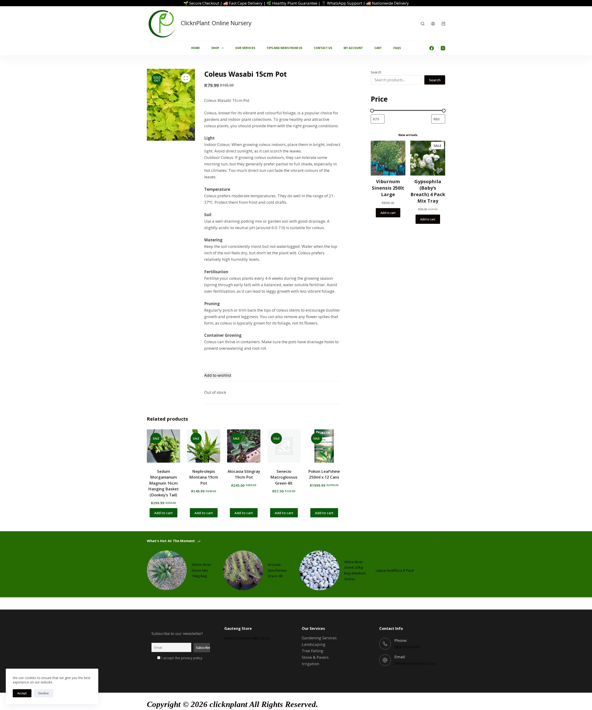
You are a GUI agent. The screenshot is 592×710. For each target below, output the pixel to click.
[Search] (422, 23)
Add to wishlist (217, 375)
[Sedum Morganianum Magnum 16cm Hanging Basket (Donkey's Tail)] (163, 446)
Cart (378, 48)
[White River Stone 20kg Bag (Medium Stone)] (319, 570)
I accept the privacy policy (181, 657)
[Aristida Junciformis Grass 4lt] (243, 570)
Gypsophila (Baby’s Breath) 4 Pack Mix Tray (427, 191)
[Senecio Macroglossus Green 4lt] (284, 446)
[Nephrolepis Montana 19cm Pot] (203, 446)
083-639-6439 (407, 646)
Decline (43, 693)
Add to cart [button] (163, 512)
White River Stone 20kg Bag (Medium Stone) (355, 570)
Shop (215, 48)
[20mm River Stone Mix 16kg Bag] (167, 570)
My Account (353, 48)
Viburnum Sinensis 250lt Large (388, 187)
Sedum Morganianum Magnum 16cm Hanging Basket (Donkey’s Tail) (163, 483)
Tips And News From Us (284, 48)
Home (195, 48)
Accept (22, 693)
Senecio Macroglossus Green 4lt (283, 477)
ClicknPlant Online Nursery (216, 23)
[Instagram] (443, 48)
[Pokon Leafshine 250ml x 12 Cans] (324, 446)
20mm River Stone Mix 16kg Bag (201, 570)
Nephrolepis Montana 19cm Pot (203, 477)
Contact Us (323, 48)
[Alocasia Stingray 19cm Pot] (243, 446)
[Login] (433, 23)
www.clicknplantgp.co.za (246, 637)
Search (376, 72)
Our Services (245, 48)
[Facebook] (431, 48)
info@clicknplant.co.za (414, 663)
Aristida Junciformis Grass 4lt (277, 570)
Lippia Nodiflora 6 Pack (395, 570)
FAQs (397, 48)
